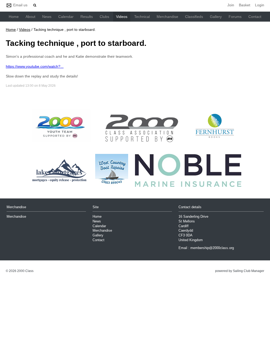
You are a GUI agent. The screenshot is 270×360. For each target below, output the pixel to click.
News (46, 16)
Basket (244, 5)
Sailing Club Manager (248, 271)
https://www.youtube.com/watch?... (35, 66)
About (30, 16)
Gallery (216, 16)
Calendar (66, 16)
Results (86, 16)
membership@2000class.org (212, 248)
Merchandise (167, 16)
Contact (254, 16)
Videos (121, 16)
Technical (142, 16)
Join (230, 5)
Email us (20, 5)
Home (14, 16)
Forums (235, 16)
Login (259, 5)
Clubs (104, 16)
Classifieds (194, 16)
